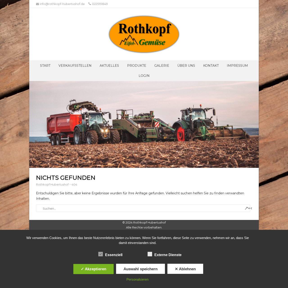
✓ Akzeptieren (93, 269)
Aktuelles (109, 66)
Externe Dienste (168, 255)
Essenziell (113, 255)
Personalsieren (137, 279)
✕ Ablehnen (185, 269)
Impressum (237, 66)
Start (45, 66)
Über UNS (186, 66)
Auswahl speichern (141, 269)
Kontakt (211, 66)
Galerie (161, 66)
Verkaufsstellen (75, 66)
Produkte (136, 66)
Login (144, 76)
